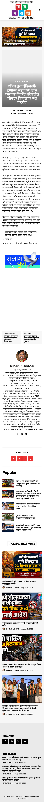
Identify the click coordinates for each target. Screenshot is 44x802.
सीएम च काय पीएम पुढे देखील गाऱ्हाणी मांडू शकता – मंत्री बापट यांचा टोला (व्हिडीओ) (32, 339)
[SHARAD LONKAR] (22, 356)
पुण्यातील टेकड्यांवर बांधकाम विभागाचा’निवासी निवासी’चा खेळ (25, 516)
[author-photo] (4, 587)
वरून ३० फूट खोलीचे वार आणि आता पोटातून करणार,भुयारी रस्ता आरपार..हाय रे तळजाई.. (28, 483)
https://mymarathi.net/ (22, 370)
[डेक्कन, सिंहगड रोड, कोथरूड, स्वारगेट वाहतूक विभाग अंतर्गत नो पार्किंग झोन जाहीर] (22, 647)
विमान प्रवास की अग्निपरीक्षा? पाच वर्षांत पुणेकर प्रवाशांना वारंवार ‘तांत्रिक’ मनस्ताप (28, 506)
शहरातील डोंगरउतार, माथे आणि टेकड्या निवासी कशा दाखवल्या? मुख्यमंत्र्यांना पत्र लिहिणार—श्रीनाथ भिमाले (28, 527)
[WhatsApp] (30, 458)
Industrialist (22, 81)
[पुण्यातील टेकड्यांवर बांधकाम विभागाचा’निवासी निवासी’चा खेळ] (8, 517)
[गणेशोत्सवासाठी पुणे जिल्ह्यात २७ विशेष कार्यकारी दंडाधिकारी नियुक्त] (22, 37)
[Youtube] (26, 433)
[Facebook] (18, 433)
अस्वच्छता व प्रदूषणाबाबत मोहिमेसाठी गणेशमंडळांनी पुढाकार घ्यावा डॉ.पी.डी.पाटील (11, 339)
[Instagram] (11, 741)
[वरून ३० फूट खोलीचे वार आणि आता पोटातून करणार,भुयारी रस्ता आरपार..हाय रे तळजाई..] (8, 483)
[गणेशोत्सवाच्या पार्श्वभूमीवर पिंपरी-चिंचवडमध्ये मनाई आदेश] (22, 606)
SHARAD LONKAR (23, 110)
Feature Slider (8, 763)
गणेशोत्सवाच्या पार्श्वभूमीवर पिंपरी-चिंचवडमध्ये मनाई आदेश (20, 624)
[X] (22, 433)
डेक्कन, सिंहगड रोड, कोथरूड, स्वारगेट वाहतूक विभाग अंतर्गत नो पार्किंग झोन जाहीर (21, 665)
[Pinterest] (24, 458)
